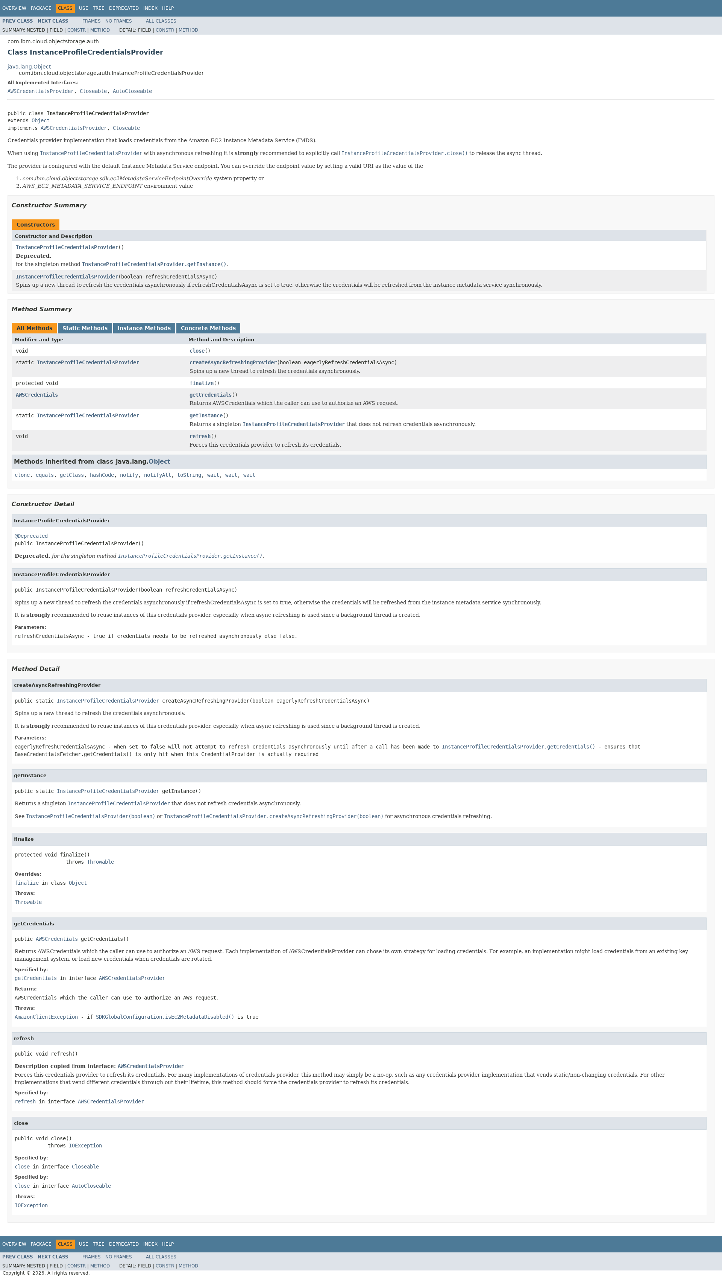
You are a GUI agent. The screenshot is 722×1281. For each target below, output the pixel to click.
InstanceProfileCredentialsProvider (67, 247)
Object (41, 120)
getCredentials (211, 395)
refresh (200, 436)
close (197, 351)
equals (45, 475)
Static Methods (85, 328)
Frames (91, 21)
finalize (202, 383)
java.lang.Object (29, 67)
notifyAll (157, 475)
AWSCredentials (37, 395)
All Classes (161, 21)
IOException (85, 1146)
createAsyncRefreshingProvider (233, 362)
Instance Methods (144, 328)
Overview (14, 8)
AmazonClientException (46, 1017)
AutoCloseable (132, 91)
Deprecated (124, 8)
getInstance (206, 415)
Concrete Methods (208, 328)
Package (41, 8)
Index (150, 8)
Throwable (100, 862)
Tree (99, 8)
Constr (76, 30)
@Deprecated (31, 536)
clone (22, 475)
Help (168, 8)
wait (213, 475)
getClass (72, 475)
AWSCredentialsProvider (41, 91)
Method (100, 30)
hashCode (102, 475)
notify (129, 475)
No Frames (118, 21)
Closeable (93, 91)
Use (83, 8)
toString (189, 475)
